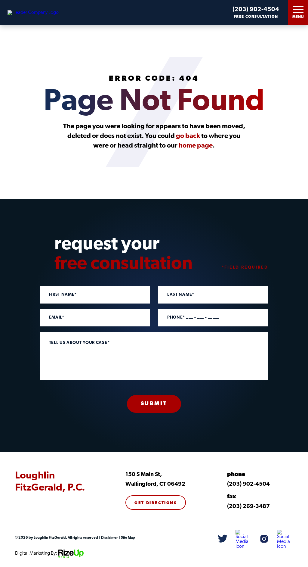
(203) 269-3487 (248, 506)
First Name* (63, 295)
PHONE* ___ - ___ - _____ (193, 318)
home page (196, 145)
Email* (56, 318)
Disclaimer (109, 538)
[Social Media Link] (222, 539)
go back (188, 136)
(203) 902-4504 (256, 10)
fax (231, 497)
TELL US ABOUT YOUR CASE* (79, 343)
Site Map (127, 538)
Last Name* (180, 295)
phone (236, 475)
